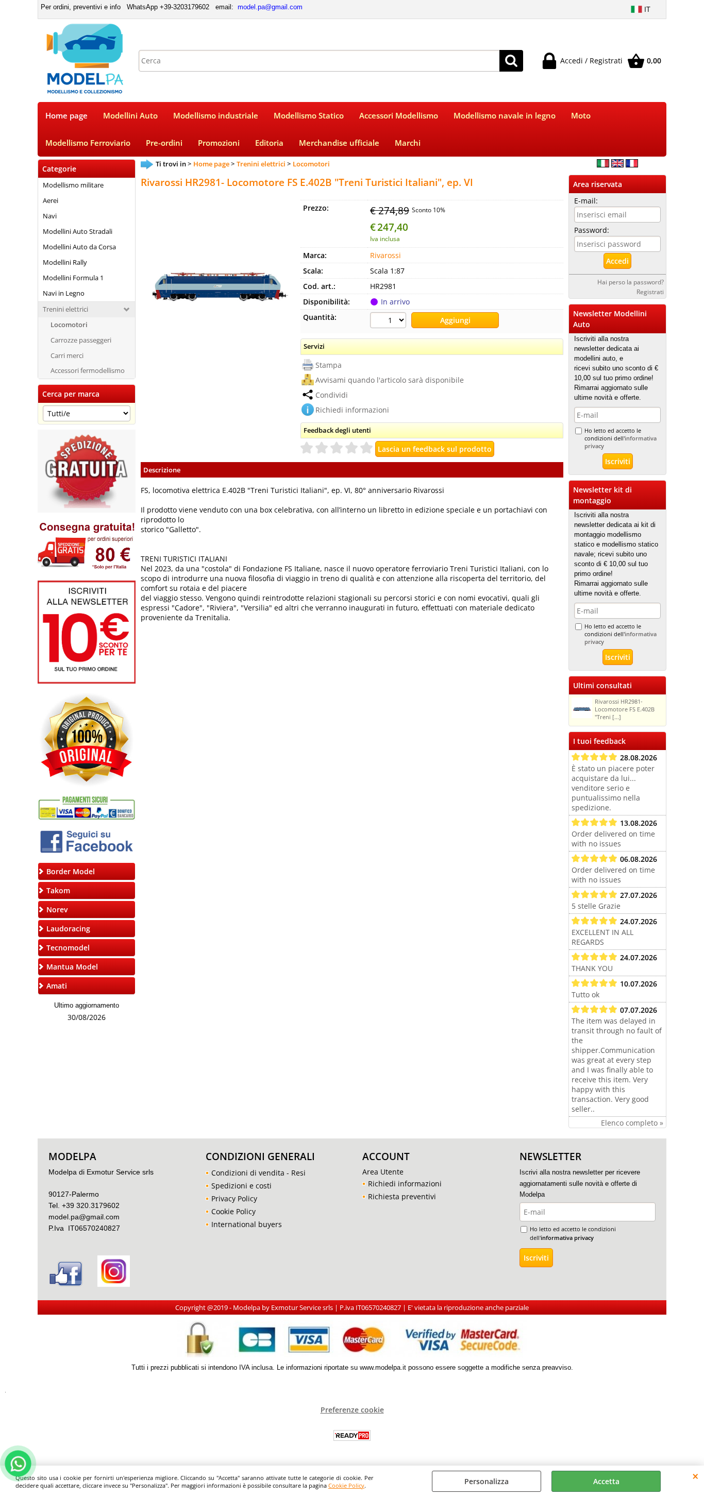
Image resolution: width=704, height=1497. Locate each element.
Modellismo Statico (309, 115)
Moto (581, 115)
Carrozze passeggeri (81, 340)
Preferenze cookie (352, 1410)
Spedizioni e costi (241, 1185)
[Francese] (632, 164)
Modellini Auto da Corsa (79, 246)
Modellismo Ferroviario (87, 143)
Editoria (269, 143)
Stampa (328, 365)
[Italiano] (603, 164)
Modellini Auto (130, 115)
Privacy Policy (234, 1198)
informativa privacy (567, 1237)
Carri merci (67, 355)
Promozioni (219, 143)
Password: (591, 230)
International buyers (246, 1224)
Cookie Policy (346, 1485)
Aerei (50, 200)
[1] (389, 321)
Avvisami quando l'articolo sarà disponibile (389, 380)
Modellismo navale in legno (505, 115)
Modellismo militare (73, 185)
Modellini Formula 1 (73, 277)
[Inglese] (617, 164)
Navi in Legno (64, 293)
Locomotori (69, 324)
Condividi (331, 395)
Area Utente (383, 1172)
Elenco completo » (632, 1123)
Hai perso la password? (630, 282)
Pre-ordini (164, 143)
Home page (66, 115)
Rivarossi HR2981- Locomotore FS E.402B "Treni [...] (625, 709)
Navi (50, 215)
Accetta (606, 1481)
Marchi (408, 143)
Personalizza (486, 1481)
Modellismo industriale (215, 115)
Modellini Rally (65, 262)
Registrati (650, 291)
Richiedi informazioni (352, 410)
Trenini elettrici (65, 309)
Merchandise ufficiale (339, 143)
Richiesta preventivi (402, 1196)
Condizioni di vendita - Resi (258, 1173)
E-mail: (586, 201)
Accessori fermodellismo (88, 370)
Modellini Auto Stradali (77, 231)
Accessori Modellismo (398, 115)
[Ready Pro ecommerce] (352, 1435)
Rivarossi (385, 255)
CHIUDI (695, 1476)
